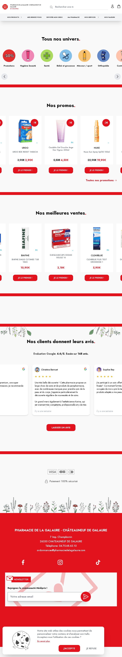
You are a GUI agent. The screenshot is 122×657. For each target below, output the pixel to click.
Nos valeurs (109, 17)
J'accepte (69, 648)
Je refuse (91, 648)
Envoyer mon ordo (55, 17)
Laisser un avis (61, 427)
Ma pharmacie (73, 17)
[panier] (119, 6)
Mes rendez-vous (34, 17)
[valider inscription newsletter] (86, 597)
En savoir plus (43, 641)
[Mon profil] (112, 6)
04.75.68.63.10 (68, 546)
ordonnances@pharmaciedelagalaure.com (61, 550)
